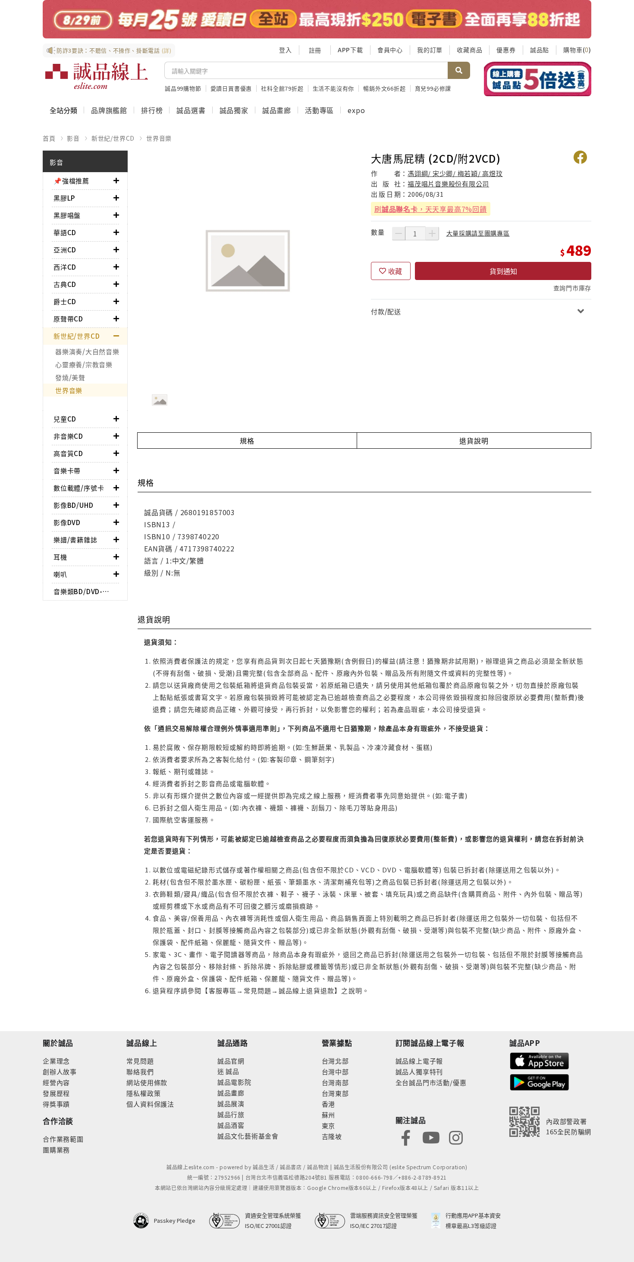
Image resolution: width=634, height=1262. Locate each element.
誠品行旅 (231, 1114)
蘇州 (329, 1114)
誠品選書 (190, 110)
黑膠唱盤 (67, 215)
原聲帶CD (68, 318)
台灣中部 (335, 1071)
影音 (73, 138)
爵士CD (64, 301)
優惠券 (505, 49)
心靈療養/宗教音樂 (84, 364)
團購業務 (56, 1149)
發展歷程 (56, 1093)
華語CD (64, 232)
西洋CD (64, 266)
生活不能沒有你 (334, 88)
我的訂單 (430, 49)
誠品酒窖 (231, 1125)
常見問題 (140, 1060)
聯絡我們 (140, 1071)
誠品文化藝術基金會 (248, 1135)
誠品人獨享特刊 (419, 1071)
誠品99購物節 (183, 88)
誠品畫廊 (276, 110)
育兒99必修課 (433, 88)
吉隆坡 (332, 1136)
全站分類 (63, 110)
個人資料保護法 (150, 1103)
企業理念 (56, 1060)
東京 (329, 1125)
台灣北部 (335, 1060)
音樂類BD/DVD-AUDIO (83, 591)
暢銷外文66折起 (384, 88)
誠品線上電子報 (419, 1060)
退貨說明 (473, 440)
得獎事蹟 (56, 1103)
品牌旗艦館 (109, 110)
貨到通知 (503, 271)
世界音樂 (159, 138)
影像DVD (67, 522)
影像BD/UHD (73, 505)
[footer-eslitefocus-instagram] (456, 1137)
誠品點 (539, 49)
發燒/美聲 (70, 377)
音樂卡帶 (67, 470)
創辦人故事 (60, 1071)
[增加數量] (432, 233)
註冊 (315, 50)
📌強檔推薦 (71, 180)
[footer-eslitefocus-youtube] (431, 1137)
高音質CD (68, 453)
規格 (247, 440)
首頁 (49, 138)
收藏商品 (469, 49)
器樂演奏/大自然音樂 (87, 351)
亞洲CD (64, 249)
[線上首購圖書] (537, 79)
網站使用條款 (146, 1082)
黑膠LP (64, 197)
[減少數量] (398, 233)
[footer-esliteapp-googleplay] (539, 1081)
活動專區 (319, 110)
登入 (285, 49)
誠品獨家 (234, 110)
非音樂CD (68, 436)
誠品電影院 (234, 1081)
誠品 (231, 1071)
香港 (329, 1103)
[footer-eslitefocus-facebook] (405, 1137)
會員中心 (390, 49)
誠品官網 (231, 1060)
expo (356, 110)
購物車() (577, 49)
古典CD (64, 284)
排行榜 (152, 110)
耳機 (60, 556)
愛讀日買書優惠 (231, 88)
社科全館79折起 (282, 88)
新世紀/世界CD (113, 138)
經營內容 (56, 1082)
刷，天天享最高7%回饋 (430, 209)
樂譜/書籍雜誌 (75, 539)
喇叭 (60, 574)
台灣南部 (335, 1082)
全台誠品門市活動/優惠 (431, 1082)
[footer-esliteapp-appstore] (539, 1059)
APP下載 (350, 49)
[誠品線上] (97, 76)
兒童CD (64, 418)
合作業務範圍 (63, 1138)
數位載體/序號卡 (78, 487)
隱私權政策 (143, 1093)
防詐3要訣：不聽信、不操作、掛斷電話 (114, 50)
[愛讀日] (317, 19)
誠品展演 (231, 1103)
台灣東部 (335, 1093)
